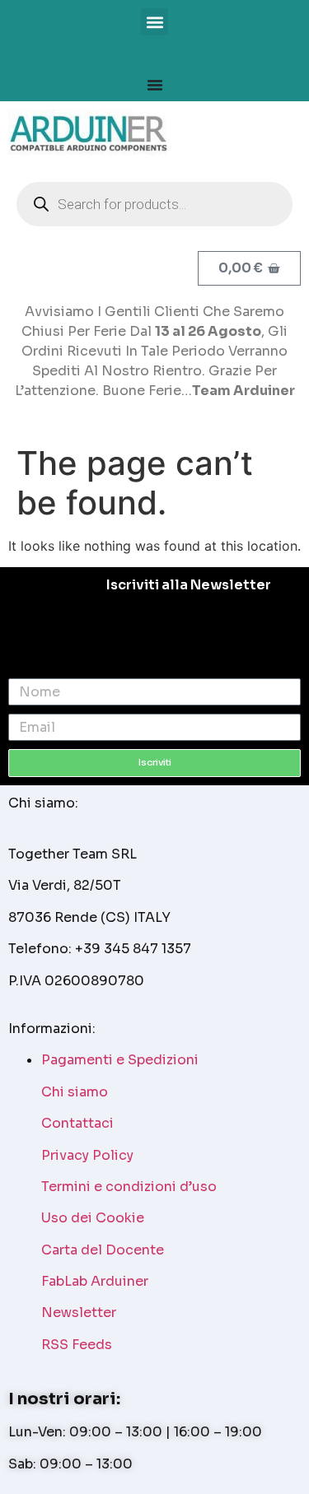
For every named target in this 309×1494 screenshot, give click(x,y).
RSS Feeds (76, 1344)
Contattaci (77, 1123)
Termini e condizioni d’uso (129, 1186)
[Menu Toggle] (155, 85)
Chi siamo (74, 1092)
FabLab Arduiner (94, 1281)
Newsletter (78, 1312)
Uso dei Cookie (92, 1217)
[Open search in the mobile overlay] (154, 204)
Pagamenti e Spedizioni (120, 1059)
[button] (154, 21)
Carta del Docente (102, 1250)
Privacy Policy (87, 1155)
